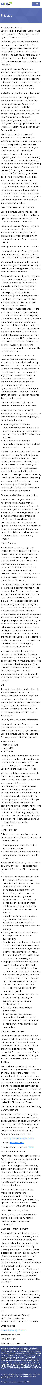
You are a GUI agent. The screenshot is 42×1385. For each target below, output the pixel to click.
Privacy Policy (6, 1378)
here (31, 1147)
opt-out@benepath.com (21, 1138)
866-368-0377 (17, 1142)
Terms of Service (25, 1376)
